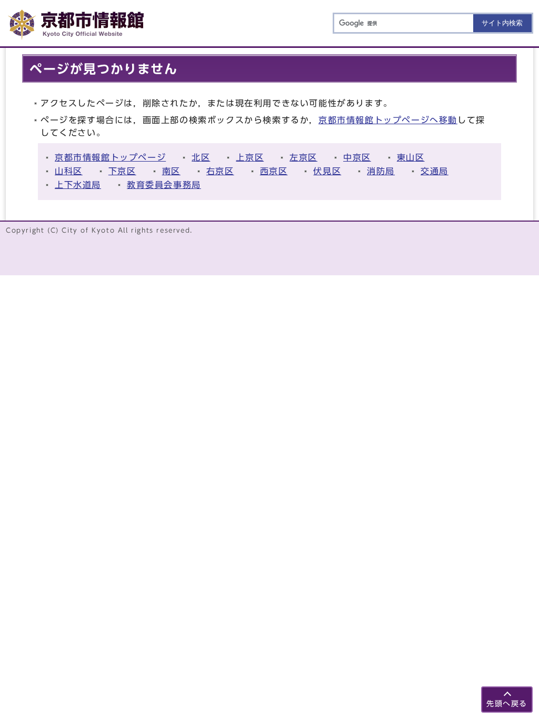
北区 (201, 157)
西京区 (274, 171)
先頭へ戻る (506, 703)
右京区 (220, 171)
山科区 (69, 171)
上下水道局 (78, 185)
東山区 (411, 157)
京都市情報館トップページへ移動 (387, 120)
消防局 (381, 171)
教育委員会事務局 (164, 185)
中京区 (357, 157)
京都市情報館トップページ (110, 157)
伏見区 (327, 171)
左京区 (303, 157)
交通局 (434, 171)
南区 (171, 171)
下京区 (122, 171)
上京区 (250, 157)
